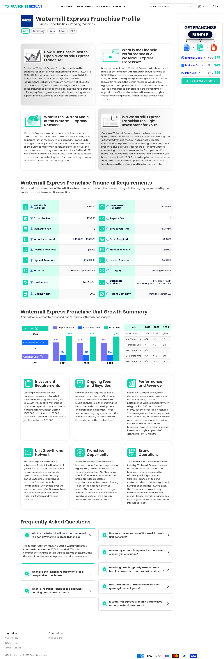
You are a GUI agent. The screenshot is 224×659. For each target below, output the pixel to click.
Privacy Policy (11, 637)
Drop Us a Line (55, 637)
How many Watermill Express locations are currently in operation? (136, 552)
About (62, 31)
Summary (38, 31)
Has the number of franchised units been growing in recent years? (134, 586)
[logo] (23, 6)
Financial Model (194, 57)
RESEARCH (119, 6)
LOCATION (102, 6)
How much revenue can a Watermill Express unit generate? (136, 535)
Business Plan (192, 65)
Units (52, 31)
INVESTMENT (84, 6)
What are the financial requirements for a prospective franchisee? (58, 573)
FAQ (72, 31)
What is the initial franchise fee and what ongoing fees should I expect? (57, 590)
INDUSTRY (66, 6)
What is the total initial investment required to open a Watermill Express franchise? (59, 535)
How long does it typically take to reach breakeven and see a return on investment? (136, 569)
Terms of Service (13, 647)
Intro (25, 31)
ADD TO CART (200, 81)
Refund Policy (11, 642)
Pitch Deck (191, 72)
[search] (191, 7)
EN (214, 6)
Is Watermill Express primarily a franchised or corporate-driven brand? (135, 603)
